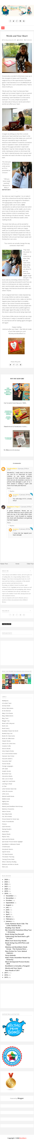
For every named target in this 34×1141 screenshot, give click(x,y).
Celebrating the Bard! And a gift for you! (17, 937)
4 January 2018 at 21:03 (18, 469)
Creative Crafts (6, 746)
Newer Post (4, 564)
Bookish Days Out (7, 733)
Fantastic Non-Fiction (8, 756)
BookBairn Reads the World (10, 731)
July (7, 907)
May (7, 912)
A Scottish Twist (6, 703)
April (8, 914)
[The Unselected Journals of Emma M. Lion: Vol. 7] (3, 676)
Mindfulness (5, 804)
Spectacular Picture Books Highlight (12, 841)
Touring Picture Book (8, 859)
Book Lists (5, 726)
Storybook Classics (7, 849)
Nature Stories (6, 811)
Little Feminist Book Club (9, 789)
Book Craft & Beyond (8, 723)
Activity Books (6, 706)
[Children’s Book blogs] (11, 1082)
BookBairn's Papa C (13, 507)
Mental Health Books (8, 796)
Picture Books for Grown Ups (10, 819)
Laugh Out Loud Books (8, 781)
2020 (6, 889)
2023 (6, 882)
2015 (6, 977)
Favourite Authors (7, 758)
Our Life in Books (7, 816)
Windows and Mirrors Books (10, 864)
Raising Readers (6, 829)
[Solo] (3, 681)
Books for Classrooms (8, 736)
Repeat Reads (6, 834)
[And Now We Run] (6, 681)
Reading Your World (12, 928)
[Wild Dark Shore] (23, 681)
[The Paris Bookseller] (3, 686)
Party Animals (10, 955)
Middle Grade (6, 799)
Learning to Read (7, 784)
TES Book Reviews (7, 854)
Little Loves (5, 794)
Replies (12, 491)
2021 (6, 886)
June (8, 910)
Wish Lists (5, 867)
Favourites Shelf (6, 761)
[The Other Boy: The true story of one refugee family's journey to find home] (19, 676)
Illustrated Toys (6, 774)
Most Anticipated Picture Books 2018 (17, 963)
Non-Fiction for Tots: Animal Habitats (16, 952)
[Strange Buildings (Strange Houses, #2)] (13, 681)
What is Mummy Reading (9, 862)
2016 (6, 975)
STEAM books (6, 846)
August (9, 905)
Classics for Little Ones (8, 743)
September (10, 903)
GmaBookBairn (12, 468)
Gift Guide (5, 768)
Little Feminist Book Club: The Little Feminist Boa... (16, 925)
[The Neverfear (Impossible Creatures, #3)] (16, 681)
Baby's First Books (7, 713)
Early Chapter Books (8, 751)
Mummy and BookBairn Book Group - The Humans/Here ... (16, 948)
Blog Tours (5, 718)
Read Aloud (5, 831)
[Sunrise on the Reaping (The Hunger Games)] (10, 681)
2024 (6, 879)
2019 (6, 891)
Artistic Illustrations (7, 708)
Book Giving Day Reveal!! (14, 934)
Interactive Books (7, 776)
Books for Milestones (8, 738)
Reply (9, 488)
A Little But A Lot (26, 82)
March (8, 917)
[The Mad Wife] (19, 681)
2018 (6, 893)
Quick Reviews (6, 826)
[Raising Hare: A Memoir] (26, 681)
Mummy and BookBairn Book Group (12, 806)
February (9, 919)
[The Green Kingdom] (26, 676)
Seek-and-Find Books (8, 839)
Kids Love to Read (7, 779)
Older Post (30, 564)
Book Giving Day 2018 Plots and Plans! (17, 944)
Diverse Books (6, 748)
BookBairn (16, 494)
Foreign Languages (7, 766)
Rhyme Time (5, 836)
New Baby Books (7, 814)
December (10, 896)
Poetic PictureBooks (8, 821)
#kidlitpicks (5, 700)
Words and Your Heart (13, 968)
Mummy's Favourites (8, 809)
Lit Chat (4, 786)
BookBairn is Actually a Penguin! (17, 966)
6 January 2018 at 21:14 (21, 495)
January (9, 921)
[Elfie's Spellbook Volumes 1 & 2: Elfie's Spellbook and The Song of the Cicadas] (6, 676)
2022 (6, 884)
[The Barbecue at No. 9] (29, 681)
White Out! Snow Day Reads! (15, 941)
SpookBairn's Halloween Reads (11, 844)
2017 (6, 973)
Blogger (21, 1098)
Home (17, 564)
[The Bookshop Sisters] (10, 676)
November (10, 898)
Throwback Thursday (8, 857)
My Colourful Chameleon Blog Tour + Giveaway (18, 931)
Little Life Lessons (7, 791)
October (9, 900)
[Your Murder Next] (10, 686)
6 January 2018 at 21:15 (21, 529)
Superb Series (6, 851)
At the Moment (6, 711)
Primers (4, 824)
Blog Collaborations (7, 716)
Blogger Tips (6, 721)
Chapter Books (6, 741)
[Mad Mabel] (23, 676)
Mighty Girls (5, 801)
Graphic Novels (6, 771)
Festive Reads (6, 763)
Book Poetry (5, 728)
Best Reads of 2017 (12, 970)
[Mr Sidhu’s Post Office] (6, 686)
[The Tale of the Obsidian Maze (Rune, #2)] (13, 676)
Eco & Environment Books (9, 753)
